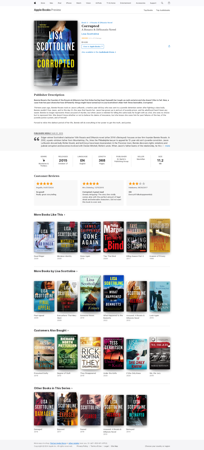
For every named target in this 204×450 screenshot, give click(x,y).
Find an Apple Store (58, 443)
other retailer (74, 443)
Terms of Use (96, 446)
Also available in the (98, 52)
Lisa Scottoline (90, 33)
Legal (106, 446)
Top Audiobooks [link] (163, 10)
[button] (162, 3)
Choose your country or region (157, 446)
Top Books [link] (148, 10)
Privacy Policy (82, 446)
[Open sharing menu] (169, 46)
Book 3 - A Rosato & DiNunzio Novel (97, 23)
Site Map (114, 446)
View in (91, 47)
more (167, 146)
